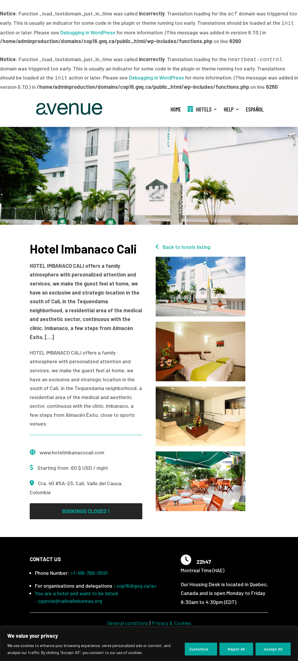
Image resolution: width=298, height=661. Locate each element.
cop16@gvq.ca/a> (136, 585)
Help (229, 109)
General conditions (127, 623)
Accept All (273, 648)
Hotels (204, 109)
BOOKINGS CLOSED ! (86, 511)
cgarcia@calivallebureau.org (70, 601)
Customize (198, 648)
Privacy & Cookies (171, 623)
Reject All (236, 648)
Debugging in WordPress (87, 32)
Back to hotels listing (186, 247)
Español (255, 109)
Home (176, 109)
